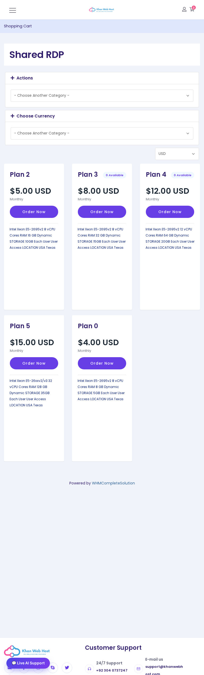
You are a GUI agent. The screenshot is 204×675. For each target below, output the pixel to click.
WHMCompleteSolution (113, 483)
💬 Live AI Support (28, 663)
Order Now (34, 211)
